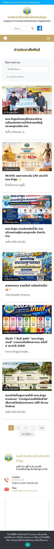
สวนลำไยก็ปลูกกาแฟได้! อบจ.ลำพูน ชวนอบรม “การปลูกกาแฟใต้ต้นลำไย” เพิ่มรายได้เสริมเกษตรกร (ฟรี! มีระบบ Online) (26, 400)
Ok (27, 544)
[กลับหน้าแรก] (5, 38)
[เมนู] (48, 38)
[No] (50, 539)
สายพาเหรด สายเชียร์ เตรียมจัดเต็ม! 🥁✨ (26, 287)
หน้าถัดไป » (27, 434)
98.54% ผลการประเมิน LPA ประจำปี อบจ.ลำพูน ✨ (26, 177)
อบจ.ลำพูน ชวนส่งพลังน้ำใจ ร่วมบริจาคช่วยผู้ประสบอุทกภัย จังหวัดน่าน (25, 232)
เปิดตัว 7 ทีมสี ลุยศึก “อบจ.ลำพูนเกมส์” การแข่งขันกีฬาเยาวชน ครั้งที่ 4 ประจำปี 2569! (26, 342)
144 (42, 427)
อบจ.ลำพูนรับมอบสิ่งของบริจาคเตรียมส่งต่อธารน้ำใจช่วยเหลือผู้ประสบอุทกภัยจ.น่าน (23, 122)
